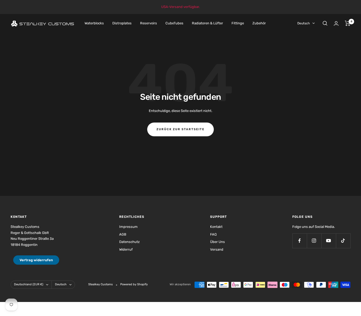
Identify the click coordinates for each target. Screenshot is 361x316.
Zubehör (259, 23)
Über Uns (217, 242)
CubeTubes (174, 23)
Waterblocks (94, 23)
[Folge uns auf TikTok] (343, 240)
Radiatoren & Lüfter (207, 23)
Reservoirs (148, 23)
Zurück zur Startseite (180, 129)
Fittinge (238, 23)
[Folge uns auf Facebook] (299, 240)
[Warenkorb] (347, 23)
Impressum (128, 227)
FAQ (213, 234)
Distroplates (122, 23)
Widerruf (126, 249)
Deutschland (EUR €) (28, 284)
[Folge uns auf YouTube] (328, 240)
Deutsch (303, 23)
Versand (216, 249)
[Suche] (325, 23)
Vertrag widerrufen (36, 260)
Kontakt (216, 227)
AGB (122, 234)
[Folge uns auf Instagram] (314, 240)
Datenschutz (129, 242)
